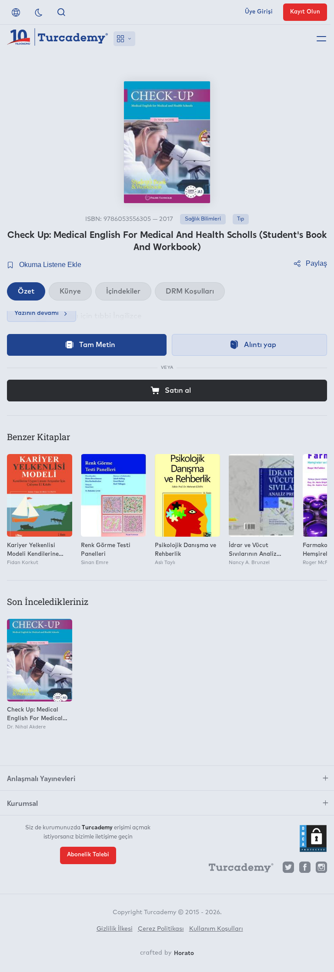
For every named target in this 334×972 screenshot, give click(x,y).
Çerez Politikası (161, 929)
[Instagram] (321, 869)
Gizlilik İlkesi (115, 929)
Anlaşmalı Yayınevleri (41, 778)
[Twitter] (288, 869)
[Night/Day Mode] (39, 12)
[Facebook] (305, 869)
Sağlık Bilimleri (203, 219)
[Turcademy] (237, 869)
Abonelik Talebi (88, 855)
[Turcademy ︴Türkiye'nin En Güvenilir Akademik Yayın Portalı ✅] (57, 38)
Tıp (240, 219)
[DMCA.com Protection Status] (313, 838)
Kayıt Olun (305, 12)
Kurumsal (22, 803)
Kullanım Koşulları (216, 929)
